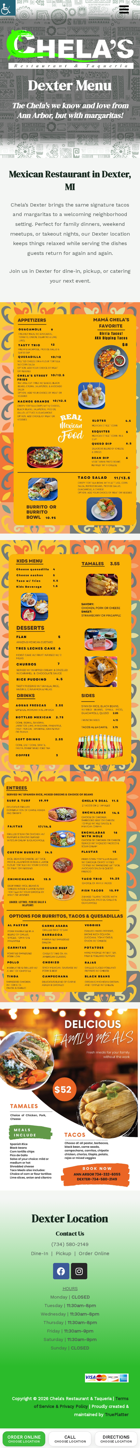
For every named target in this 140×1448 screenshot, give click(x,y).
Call (70, 1439)
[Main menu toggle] (124, 9)
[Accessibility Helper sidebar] (8, 8)
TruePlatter (117, 1414)
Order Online (24, 1439)
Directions (116, 1439)
